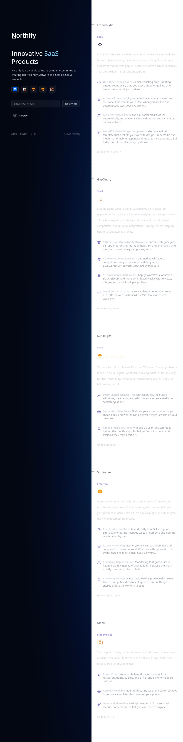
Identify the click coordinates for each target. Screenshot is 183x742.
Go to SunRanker (108, 595)
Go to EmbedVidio (109, 152)
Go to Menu (105, 717)
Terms (33, 133)
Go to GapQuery (108, 308)
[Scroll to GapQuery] (24, 89)
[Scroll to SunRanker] (42, 89)
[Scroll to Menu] (52, 89)
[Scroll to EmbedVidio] (15, 89)
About (14, 133)
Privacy (23, 133)
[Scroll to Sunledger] (33, 89)
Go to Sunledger (108, 444)
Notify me (71, 103)
